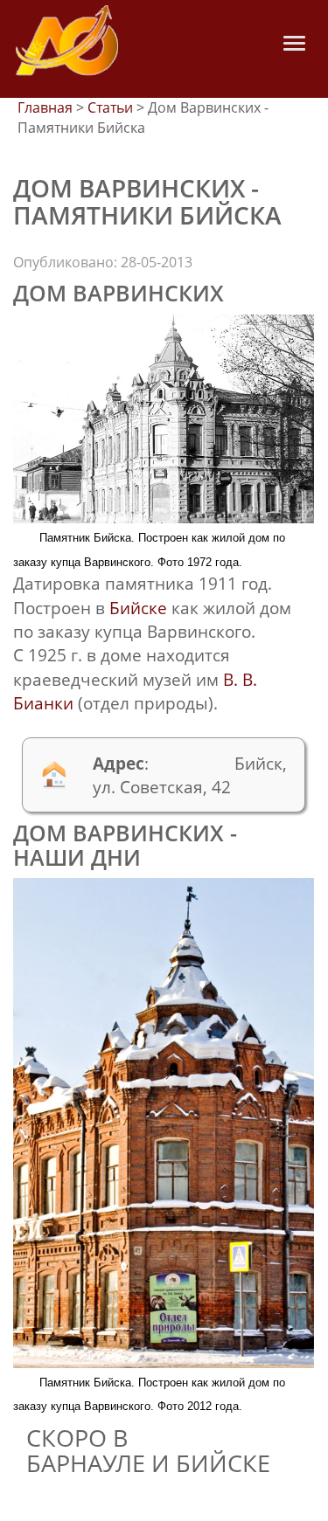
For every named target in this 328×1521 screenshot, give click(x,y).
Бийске (138, 607)
